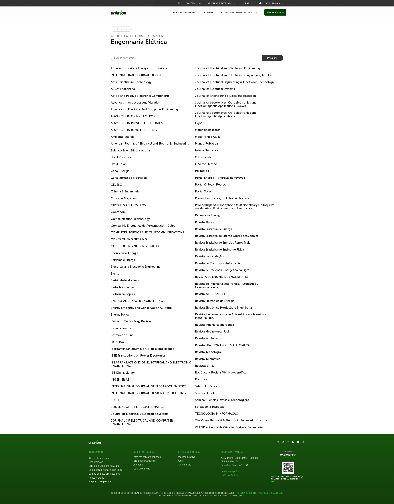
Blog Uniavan (95, 462)
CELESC (116, 184)
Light (198, 123)
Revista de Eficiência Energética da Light (222, 270)
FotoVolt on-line (122, 335)
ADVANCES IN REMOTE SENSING (134, 130)
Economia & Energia (124, 253)
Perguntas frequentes (144, 460)
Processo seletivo (186, 456)
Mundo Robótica (206, 143)
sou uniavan (273, 3)
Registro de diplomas (99, 481)
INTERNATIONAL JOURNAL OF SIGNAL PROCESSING (148, 393)
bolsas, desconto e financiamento (240, 12)
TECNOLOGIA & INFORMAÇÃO (216, 413)
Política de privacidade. (270, 493)
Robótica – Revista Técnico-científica (221, 372)
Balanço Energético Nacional (131, 150)
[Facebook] (293, 442)
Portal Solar (203, 191)
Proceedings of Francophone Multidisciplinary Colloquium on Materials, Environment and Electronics (234, 206)
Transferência (184, 464)
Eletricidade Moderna (125, 280)
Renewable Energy (207, 215)
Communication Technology (130, 219)
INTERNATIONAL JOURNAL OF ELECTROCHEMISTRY (148, 386)
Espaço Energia (121, 328)
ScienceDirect (204, 393)
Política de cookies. (247, 493)
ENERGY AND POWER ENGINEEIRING (137, 301)
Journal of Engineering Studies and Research (225, 96)
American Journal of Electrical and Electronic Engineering (150, 143)
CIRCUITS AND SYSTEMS (128, 205)
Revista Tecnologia (208, 352)
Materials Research (208, 130)
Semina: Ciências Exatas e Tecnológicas (222, 400)
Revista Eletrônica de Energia (214, 301)
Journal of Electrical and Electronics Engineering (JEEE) (233, 75)
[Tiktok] (283, 442)
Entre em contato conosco (147, 456)
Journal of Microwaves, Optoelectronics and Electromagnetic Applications (226, 114)
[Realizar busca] (179, 3)
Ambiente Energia (122, 137)
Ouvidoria (138, 464)
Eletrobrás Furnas (123, 287)
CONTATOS (192, 3)
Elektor (116, 273)
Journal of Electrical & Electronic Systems (139, 414)
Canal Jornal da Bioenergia (129, 178)
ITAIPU (116, 400)
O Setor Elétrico (206, 164)
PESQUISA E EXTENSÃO (220, 3)
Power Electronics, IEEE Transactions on (222, 198)
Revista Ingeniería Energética (214, 324)
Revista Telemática (207, 359)
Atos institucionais (98, 458)
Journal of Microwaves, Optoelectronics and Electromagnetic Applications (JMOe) (226, 104)
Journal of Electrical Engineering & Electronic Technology (234, 82)
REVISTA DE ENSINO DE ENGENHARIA (221, 277)
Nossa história (96, 477)
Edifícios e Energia (123, 260)
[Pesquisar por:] (186, 58)
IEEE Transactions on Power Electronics (138, 355)
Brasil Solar (118, 164)
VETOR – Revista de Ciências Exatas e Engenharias (229, 427)
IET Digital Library (123, 372)
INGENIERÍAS (120, 379)
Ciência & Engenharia (125, 191)
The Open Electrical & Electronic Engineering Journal (231, 420)
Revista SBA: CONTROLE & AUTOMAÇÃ (222, 345)
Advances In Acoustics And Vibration (135, 102)
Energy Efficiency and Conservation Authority (142, 308)
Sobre (246, 3)
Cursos (209, 12)
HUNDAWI (118, 342)
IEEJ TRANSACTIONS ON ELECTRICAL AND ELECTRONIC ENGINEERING (151, 364)
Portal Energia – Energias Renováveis (220, 178)
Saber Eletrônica (206, 386)
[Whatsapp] (278, 442)
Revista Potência (206, 338)
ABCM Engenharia (123, 89)
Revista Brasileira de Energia (214, 229)
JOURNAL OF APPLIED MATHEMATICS (137, 407)
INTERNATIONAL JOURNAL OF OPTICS (138, 75)
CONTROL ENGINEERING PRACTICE (136, 246)
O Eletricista (203, 157)
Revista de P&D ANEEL (210, 294)
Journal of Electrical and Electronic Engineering (227, 68)
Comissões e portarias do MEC (105, 469)
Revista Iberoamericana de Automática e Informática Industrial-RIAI (230, 316)
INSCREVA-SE (274, 12)
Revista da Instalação (209, 256)
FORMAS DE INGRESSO (185, 12)
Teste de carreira (141, 468)
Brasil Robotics (121, 157)
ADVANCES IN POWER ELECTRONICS (137, 123)
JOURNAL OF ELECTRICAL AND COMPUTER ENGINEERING (142, 422)
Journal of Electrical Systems (215, 89)
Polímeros (202, 171)
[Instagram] (288, 442)
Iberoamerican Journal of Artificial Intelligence (142, 349)
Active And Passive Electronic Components (140, 96)
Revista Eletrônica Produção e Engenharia (223, 307)
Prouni (180, 460)
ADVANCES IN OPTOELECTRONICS (135, 116)
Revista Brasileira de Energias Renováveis (222, 242)
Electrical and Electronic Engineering (136, 266)
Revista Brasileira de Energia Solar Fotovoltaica (227, 236)
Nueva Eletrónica (206, 150)
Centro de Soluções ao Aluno (104, 465)
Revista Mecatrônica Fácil (212, 331)
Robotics (201, 379)
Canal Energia (120, 171)
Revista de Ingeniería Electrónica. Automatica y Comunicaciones (226, 285)
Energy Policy (120, 314)
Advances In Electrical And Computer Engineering (144, 109)
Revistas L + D (204, 365)
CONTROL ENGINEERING (129, 239)
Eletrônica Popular (123, 294)
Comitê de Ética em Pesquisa (104, 473)
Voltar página (121, 29)
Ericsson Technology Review (131, 321)
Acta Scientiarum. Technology (131, 82)
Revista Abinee (205, 222)
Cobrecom (118, 212)
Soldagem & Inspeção (210, 406)
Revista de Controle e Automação (218, 263)
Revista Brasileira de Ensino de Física (219, 249)
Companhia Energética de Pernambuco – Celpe (143, 225)
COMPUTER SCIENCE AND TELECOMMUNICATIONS (147, 232)
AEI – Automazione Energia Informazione (139, 68)
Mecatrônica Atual (207, 137)
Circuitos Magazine (124, 198)
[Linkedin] (298, 442)
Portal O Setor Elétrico (210, 184)
